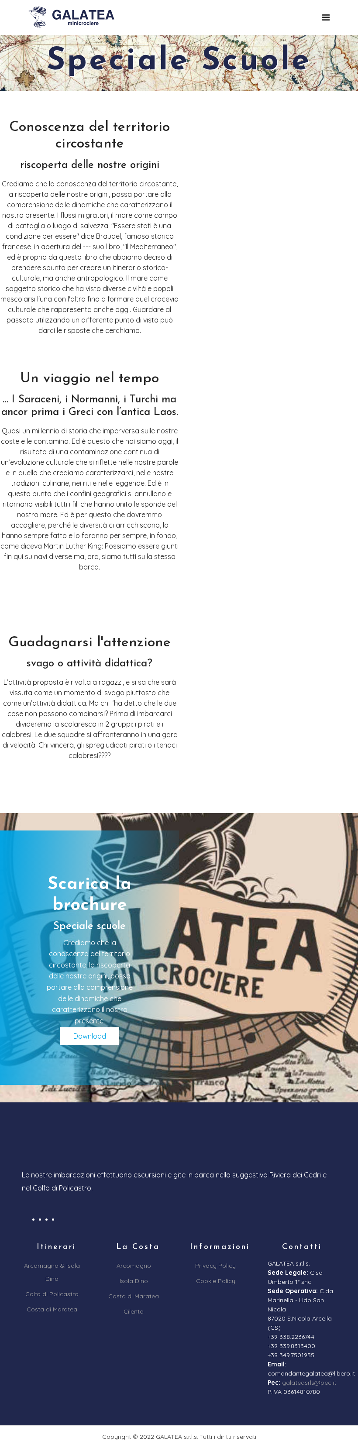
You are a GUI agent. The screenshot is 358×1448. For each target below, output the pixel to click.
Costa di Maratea (52, 1309)
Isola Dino (134, 1281)
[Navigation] (326, 17)
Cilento (134, 1311)
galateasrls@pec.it (309, 1382)
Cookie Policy (215, 1281)
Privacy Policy (215, 1266)
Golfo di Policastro (52, 1294)
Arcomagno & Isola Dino (52, 1272)
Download (89, 1036)
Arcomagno (134, 1266)
